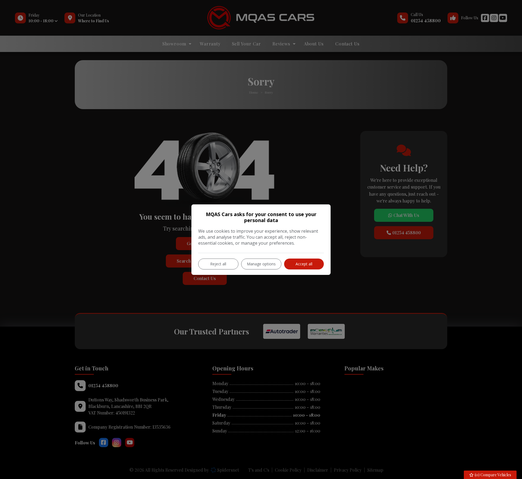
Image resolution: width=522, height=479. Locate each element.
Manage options (261, 263)
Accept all (304, 263)
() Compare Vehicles (492, 474)
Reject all (218, 263)
